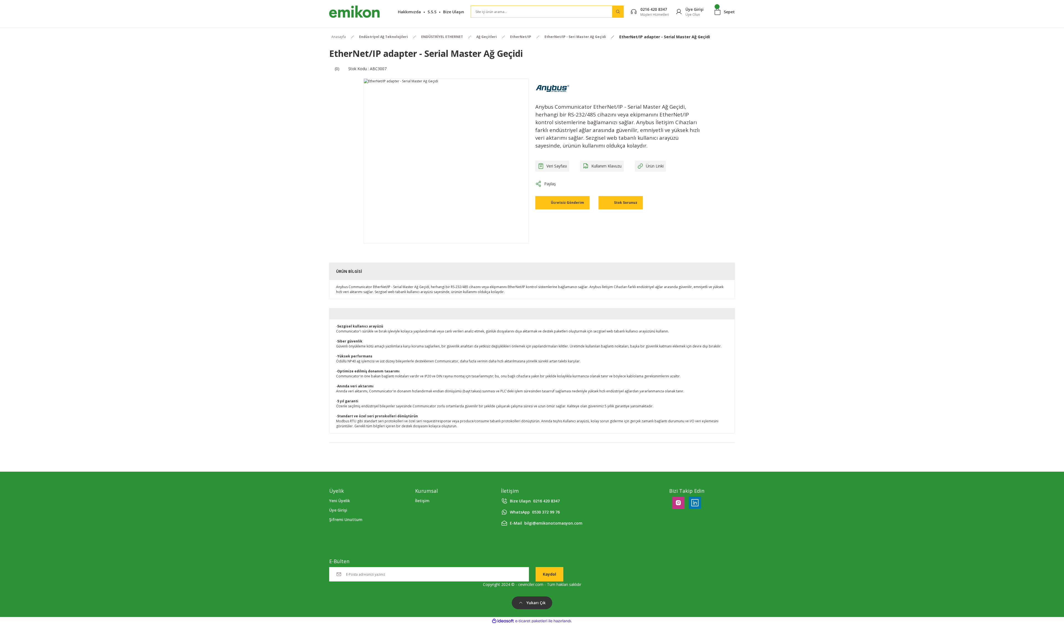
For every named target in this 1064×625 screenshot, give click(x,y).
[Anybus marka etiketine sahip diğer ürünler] (552, 88)
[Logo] (354, 12)
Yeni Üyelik (339, 500)
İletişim (422, 500)
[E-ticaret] (531, 621)
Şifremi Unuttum (345, 519)
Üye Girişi (338, 510)
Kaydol (549, 574)
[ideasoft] (503, 621)
